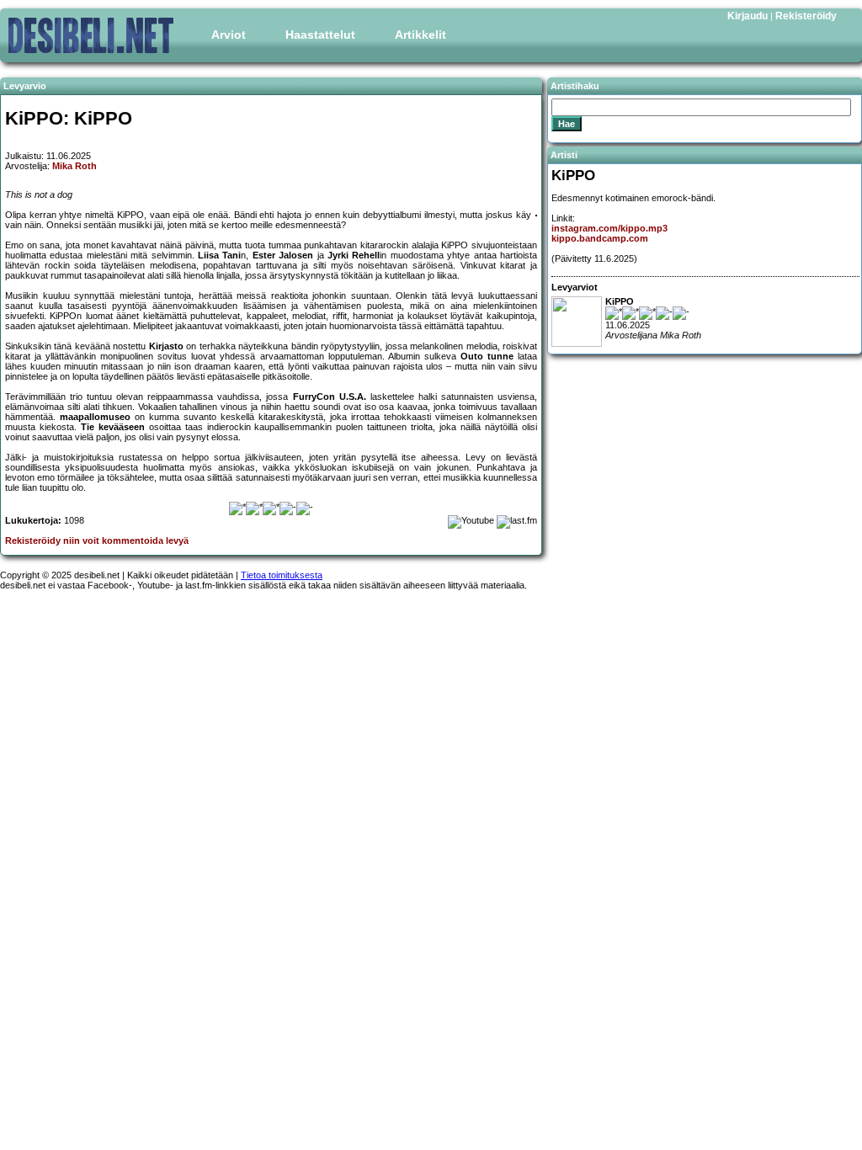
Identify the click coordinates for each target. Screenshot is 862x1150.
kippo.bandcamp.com (599, 238)
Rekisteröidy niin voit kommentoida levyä (97, 540)
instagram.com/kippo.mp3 (609, 228)
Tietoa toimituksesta (281, 575)
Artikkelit (420, 34)
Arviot (228, 34)
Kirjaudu (747, 16)
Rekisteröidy (806, 16)
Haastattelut (320, 34)
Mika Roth (74, 166)
